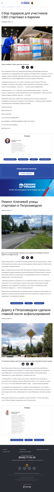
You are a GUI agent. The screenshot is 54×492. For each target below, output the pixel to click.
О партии (5, 449)
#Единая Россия (23, 159)
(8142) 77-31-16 (27, 457)
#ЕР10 (33, 159)
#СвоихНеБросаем (45, 159)
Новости (18, 6)
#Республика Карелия (10, 159)
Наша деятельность (11, 6)
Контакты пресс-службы (25, 451)
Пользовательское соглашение (27, 476)
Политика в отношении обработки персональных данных (27, 478)
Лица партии (22, 449)
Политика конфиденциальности (27, 477)
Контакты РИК (6, 451)
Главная (3, 6)
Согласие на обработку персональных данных (27, 480)
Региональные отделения (42, 449)
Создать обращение (26, 173)
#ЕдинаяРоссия (39, 303)
